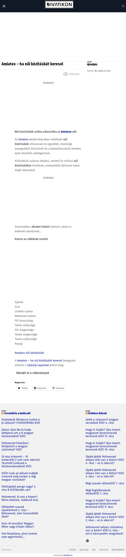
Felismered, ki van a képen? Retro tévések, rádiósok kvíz (20, 498)
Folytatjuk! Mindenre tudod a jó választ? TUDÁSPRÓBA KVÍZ (21, 421)
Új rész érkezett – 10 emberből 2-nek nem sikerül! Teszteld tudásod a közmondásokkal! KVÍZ (21, 461)
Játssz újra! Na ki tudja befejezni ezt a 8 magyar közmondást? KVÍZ (18, 433)
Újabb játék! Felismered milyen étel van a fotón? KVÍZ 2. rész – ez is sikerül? (105, 517)
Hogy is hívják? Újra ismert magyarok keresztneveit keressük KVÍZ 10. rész (103, 446)
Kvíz (94, 550)
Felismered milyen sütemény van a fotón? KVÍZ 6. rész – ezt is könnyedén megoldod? (104, 530)
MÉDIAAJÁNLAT (118, 550)
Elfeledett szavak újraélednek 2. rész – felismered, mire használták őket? (20, 511)
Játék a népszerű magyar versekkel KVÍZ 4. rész (102, 421)
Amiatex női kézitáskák (29, 353)
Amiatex (66, 131)
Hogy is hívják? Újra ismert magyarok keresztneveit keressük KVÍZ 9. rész (103, 504)
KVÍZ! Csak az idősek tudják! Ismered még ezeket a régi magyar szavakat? (20, 476)
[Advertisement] (63, 36)
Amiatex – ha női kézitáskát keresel (39, 360)
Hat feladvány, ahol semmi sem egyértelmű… (19, 535)
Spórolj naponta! (38, 365)
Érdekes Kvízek (97, 413)
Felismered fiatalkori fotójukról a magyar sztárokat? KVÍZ (15, 446)
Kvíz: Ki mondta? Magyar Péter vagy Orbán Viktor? (18, 525)
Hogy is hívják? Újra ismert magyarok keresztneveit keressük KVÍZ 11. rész (103, 433)
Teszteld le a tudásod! (17, 413)
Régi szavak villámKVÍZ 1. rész (105, 483)
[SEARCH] (123, 6)
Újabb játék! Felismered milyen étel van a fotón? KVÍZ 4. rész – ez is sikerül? (105, 460)
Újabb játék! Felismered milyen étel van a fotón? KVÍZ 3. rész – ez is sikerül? (105, 473)
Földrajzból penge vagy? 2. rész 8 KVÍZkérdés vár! (19, 488)
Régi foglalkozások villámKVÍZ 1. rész (98, 492)
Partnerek (103, 550)
